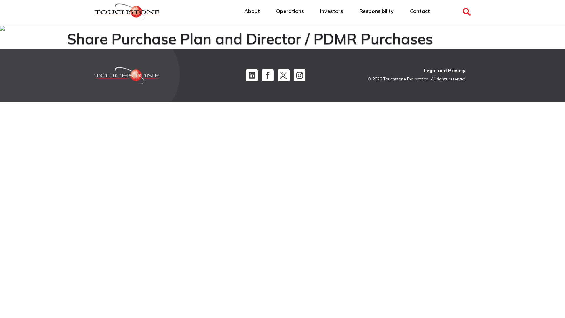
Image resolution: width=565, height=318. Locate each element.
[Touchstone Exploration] (127, 13)
